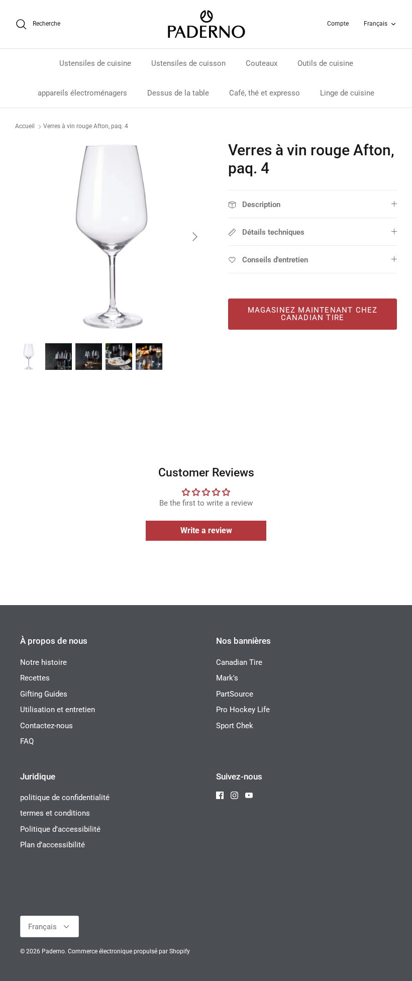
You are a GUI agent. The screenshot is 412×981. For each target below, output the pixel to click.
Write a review (206, 530)
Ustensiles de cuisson (188, 63)
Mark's (227, 677)
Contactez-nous (46, 725)
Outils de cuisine (325, 63)
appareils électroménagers (82, 92)
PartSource (234, 694)
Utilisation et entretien (57, 709)
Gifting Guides (43, 694)
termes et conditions (55, 813)
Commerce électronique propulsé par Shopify (129, 951)
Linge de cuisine (347, 92)
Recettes (35, 677)
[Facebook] (220, 795)
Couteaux (261, 63)
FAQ (27, 741)
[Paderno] (206, 24)
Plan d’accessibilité (52, 844)
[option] (110, 236)
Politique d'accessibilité (60, 829)
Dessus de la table (178, 92)
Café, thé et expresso (264, 92)
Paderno (53, 951)
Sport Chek (234, 725)
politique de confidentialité (65, 797)
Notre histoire (43, 662)
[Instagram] (234, 795)
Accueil (25, 126)
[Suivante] (195, 237)
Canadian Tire (239, 662)
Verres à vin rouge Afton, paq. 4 (85, 126)
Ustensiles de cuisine (95, 63)
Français (375, 23)
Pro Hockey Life (243, 709)
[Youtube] (249, 795)
